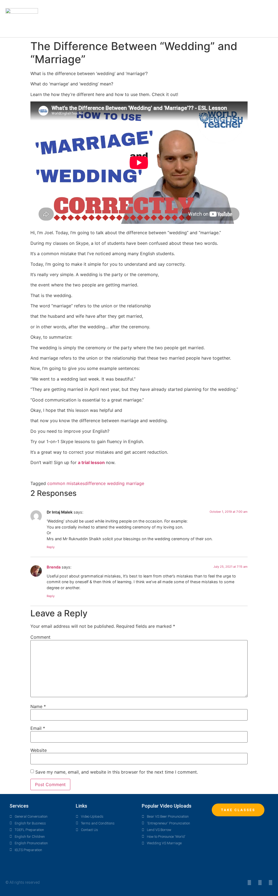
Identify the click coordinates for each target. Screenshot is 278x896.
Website (38, 750)
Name (38, 706)
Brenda (54, 567)
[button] (187, 19)
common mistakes (66, 483)
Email (37, 728)
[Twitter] (249, 882)
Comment (40, 637)
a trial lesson (92, 462)
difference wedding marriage (114, 483)
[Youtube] (270, 882)
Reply (51, 547)
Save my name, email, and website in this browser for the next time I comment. (116, 772)
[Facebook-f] (260, 882)
